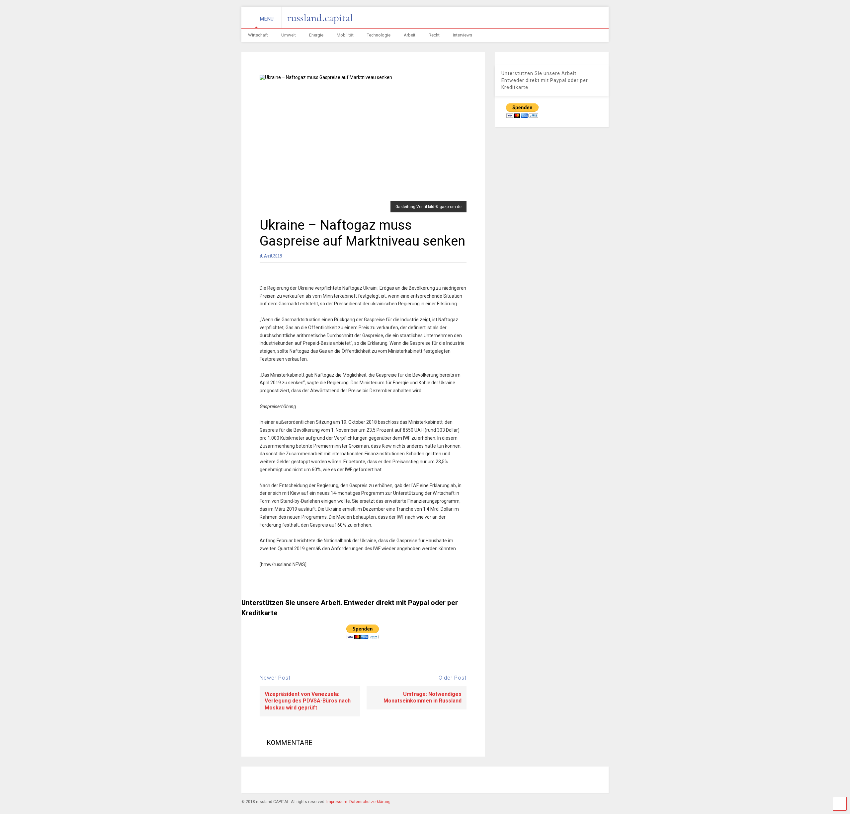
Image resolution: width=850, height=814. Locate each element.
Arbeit (409, 35)
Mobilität (345, 35)
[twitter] (543, 780)
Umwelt (288, 35)
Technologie (378, 35)
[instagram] (512, 780)
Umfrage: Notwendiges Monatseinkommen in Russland (422, 697)
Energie (316, 35)
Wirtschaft (258, 35)
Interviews (462, 35)
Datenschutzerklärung (369, 801)
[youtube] (558, 780)
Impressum (336, 801)
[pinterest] (527, 780)
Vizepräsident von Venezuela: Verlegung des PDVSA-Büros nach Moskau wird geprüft (308, 701)
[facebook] (497, 780)
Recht (434, 35)
